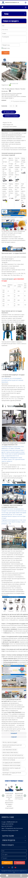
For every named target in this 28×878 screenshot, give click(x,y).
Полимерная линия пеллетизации (11, 765)
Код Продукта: (6, 126)
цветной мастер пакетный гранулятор (13, 755)
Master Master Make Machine (10, 752)
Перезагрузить (20, 862)
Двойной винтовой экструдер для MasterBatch (11, 769)
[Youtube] (15, 867)
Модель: (5, 122)
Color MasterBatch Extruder (10, 749)
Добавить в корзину (11, 116)
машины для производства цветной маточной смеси (12, 746)
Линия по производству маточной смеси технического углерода (13, 758)
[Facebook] (3, 867)
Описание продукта (8, 130)
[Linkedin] (12, 867)
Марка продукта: (7, 124)
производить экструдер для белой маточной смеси (12, 773)
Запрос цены (10, 112)
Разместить (6, 52)
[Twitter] (6, 867)
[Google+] (9, 867)
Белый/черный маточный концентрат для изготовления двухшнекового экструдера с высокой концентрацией (9, 801)
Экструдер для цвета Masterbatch (11, 762)
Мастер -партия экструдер (10, 742)
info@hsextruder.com (12, 822)
